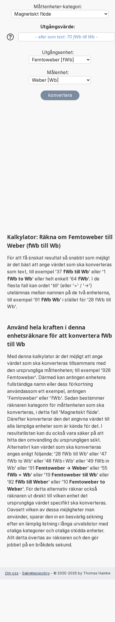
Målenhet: (58, 72)
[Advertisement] (57, 166)
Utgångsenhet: (58, 52)
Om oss (12, 573)
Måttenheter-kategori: (58, 6)
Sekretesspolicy (36, 573)
